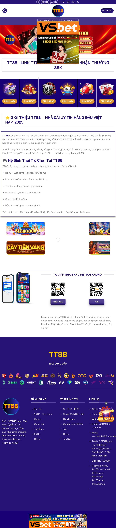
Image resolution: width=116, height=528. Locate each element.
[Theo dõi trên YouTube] (47, 2)
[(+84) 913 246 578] (78, 2)
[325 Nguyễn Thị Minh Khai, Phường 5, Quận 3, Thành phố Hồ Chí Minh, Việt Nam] (64, 2)
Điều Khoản (69, 418)
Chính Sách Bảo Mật (73, 414)
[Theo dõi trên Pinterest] (43, 2)
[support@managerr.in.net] (68, 2)
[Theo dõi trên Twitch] (56, 2)
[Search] (4, 10)
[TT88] (58, 10)
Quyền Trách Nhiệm (73, 423)
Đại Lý (66, 434)
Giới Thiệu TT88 (71, 409)
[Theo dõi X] (38, 2)
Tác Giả (67, 438)
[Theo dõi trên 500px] (52, 2)
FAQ (65, 429)
